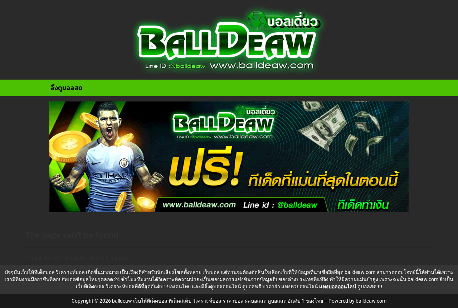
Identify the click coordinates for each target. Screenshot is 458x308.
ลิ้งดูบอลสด (66, 88)
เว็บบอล (211, 272)
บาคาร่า (271, 286)
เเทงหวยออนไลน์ (299, 286)
